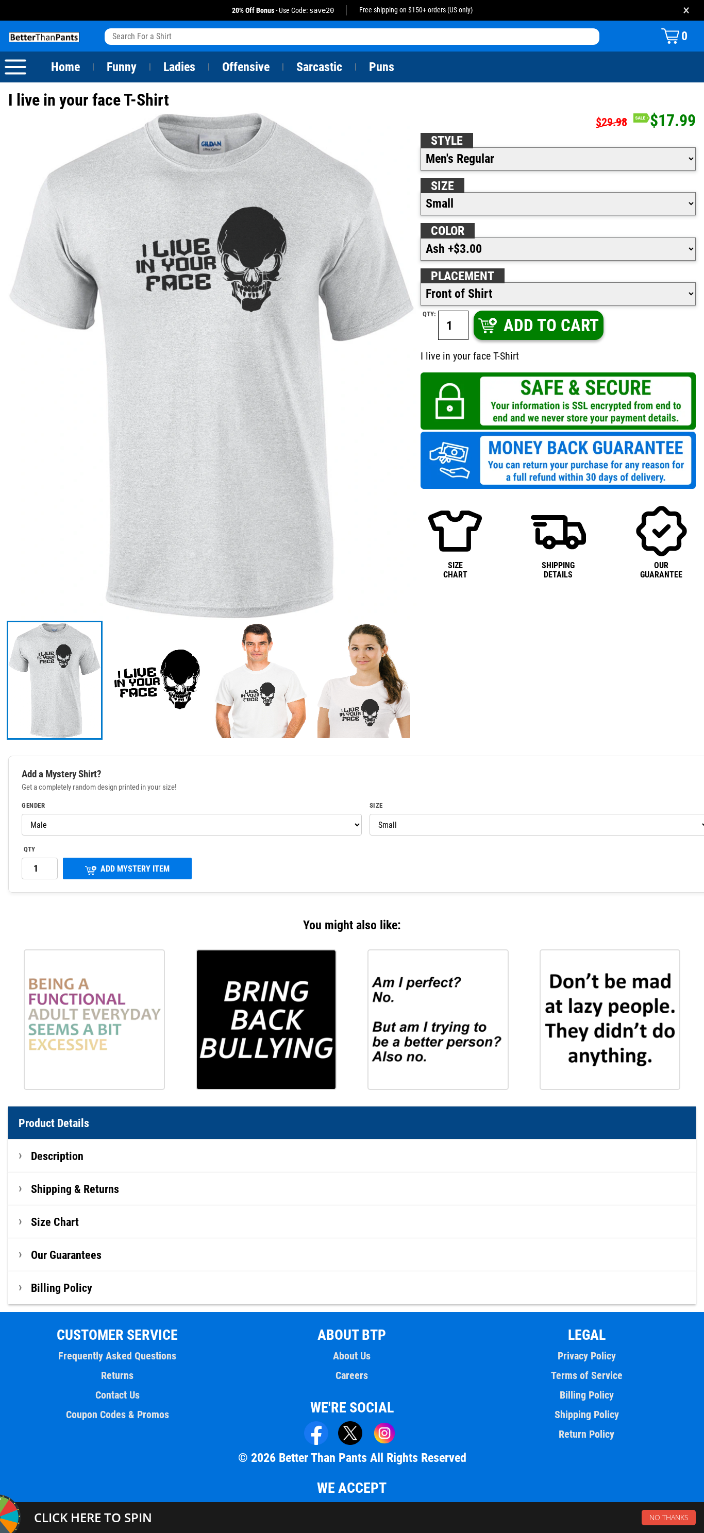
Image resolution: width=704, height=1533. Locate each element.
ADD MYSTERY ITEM (135, 869)
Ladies (179, 67)
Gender (33, 805)
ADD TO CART (551, 325)
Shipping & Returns (75, 1189)
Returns (117, 1375)
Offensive (246, 67)
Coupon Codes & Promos (117, 1414)
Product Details (54, 1123)
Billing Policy (61, 1287)
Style (447, 140)
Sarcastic (319, 67)
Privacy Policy (587, 1356)
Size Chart (55, 1222)
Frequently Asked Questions (117, 1356)
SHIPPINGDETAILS (558, 570)
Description (57, 1156)
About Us (352, 1356)
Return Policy (586, 1434)
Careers (352, 1375)
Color (447, 231)
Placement (462, 276)
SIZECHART (455, 570)
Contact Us (117, 1395)
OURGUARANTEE (661, 570)
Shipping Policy (587, 1414)
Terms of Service (587, 1375)
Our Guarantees (66, 1255)
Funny (122, 67)
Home (65, 67)
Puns (381, 67)
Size (442, 186)
